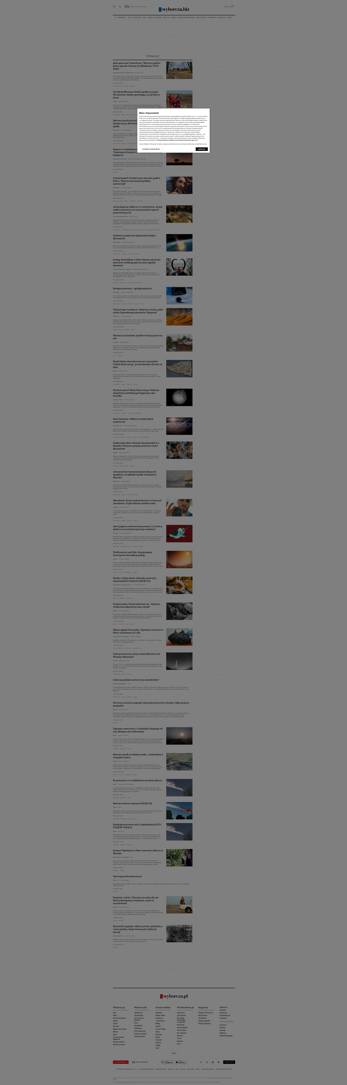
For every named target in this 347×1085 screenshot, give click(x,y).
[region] (173, 131)
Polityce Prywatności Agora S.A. (188, 140)
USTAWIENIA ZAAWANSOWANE (151, 149)
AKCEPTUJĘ (201, 149)
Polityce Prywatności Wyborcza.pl (167, 140)
